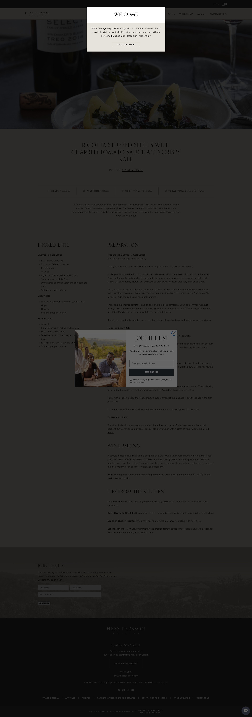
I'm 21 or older (126, 45)
